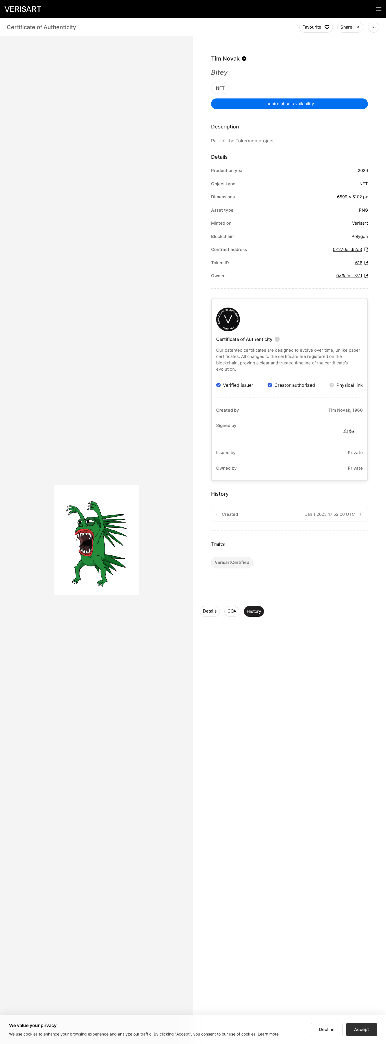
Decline (327, 1029)
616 (358, 262)
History (254, 611)
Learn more (268, 1034)
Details (210, 611)
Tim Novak (225, 58)
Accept (361, 1029)
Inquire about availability (289, 103)
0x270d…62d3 (347, 249)
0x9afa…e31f (349, 275)
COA (231, 611)
